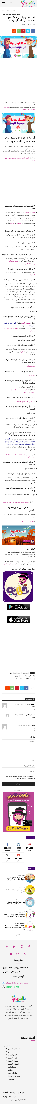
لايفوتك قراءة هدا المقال (27, 522)
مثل (7, 843)
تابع (18, 843)
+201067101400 (13, 987)
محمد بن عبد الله (30, 212)
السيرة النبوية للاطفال (15, 673)
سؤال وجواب (16, 676)
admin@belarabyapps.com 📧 (15, 983)
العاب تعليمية (22, 911)
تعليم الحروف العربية (20, 923)
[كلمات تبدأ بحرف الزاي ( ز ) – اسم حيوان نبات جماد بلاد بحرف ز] (30, 914)
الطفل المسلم (5, 10)
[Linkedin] (14, 947)
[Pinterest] (23, 31)
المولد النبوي (31, 676)
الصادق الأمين (31, 275)
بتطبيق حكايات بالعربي (10, 564)
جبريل (30, 323)
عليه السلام (24, 323)
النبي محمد (23, 676)
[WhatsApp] (19, 31)
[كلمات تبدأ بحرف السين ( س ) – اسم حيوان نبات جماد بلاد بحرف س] (30, 926)
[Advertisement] (18, 81)
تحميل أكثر (19, 935)
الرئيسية (13, 10)
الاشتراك (19, 854)
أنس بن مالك (31, 366)
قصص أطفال (21, 887)
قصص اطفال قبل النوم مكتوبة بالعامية (15, 891)
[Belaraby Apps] (24, 3)
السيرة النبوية (25, 673)
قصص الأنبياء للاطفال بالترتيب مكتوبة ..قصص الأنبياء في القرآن (15, 879)
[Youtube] (11, 954)
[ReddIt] (14, 31)
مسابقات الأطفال (30, 678)
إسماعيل (18, 223)
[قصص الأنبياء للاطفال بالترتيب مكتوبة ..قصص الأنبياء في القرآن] (30, 878)
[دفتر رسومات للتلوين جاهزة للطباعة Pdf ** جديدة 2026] (30, 902)
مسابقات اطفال (6, 14)
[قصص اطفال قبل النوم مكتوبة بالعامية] (30, 890)
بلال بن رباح (31, 375)
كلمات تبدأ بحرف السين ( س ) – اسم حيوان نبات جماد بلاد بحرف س (15, 927)
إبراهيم (12, 223)
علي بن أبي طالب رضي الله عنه (26, 401)
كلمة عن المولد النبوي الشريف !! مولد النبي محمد (16, 502)
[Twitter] (28, 31)
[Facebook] (33, 31)
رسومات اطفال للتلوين (19, 899)
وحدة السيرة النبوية (19, 678)
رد (34, 709)
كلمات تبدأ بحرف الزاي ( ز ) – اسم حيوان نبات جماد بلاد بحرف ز (14, 915)
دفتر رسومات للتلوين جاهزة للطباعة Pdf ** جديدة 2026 (16, 903)
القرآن (23, 352)
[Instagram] (21, 947)
